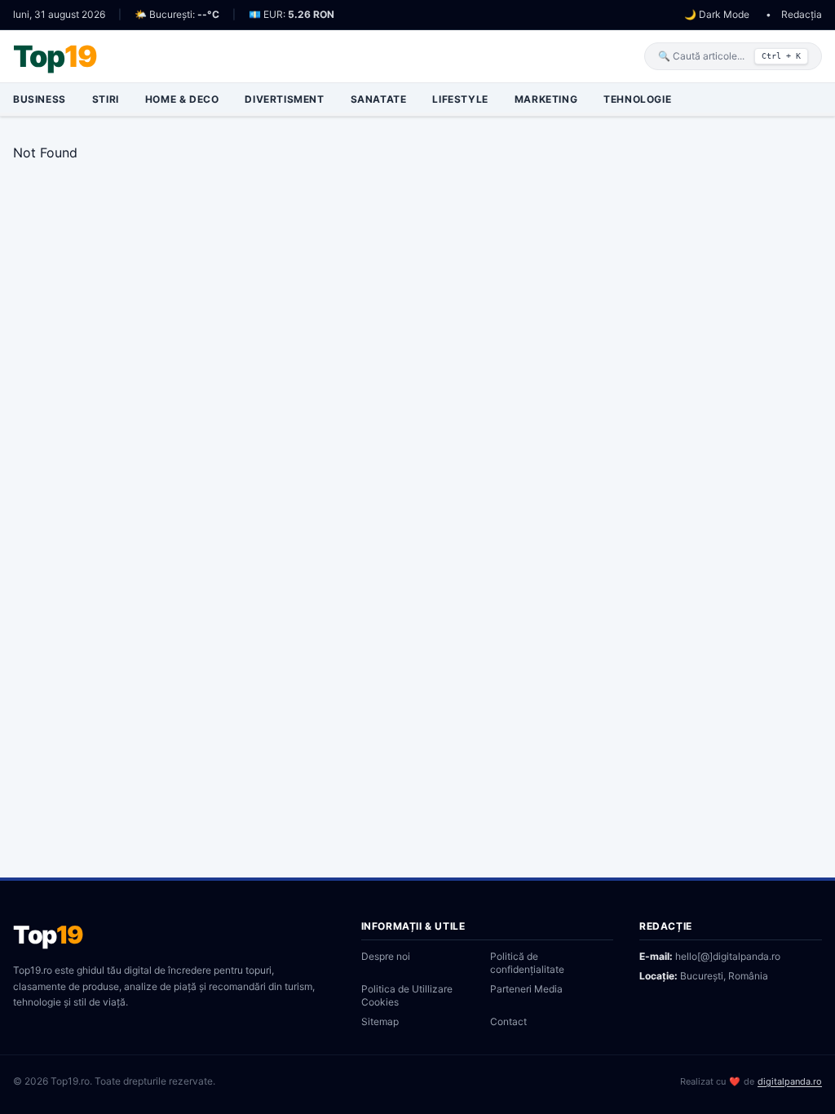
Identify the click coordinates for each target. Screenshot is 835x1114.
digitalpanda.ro (790, 1081)
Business (39, 99)
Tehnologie (637, 99)
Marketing (546, 99)
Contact (508, 1021)
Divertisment (284, 99)
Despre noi (385, 956)
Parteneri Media (526, 989)
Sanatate (379, 99)
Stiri (105, 99)
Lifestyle (460, 99)
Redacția (801, 14)
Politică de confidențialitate (527, 962)
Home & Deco (182, 99)
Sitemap (380, 1021)
